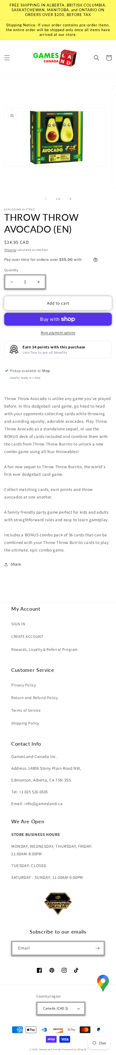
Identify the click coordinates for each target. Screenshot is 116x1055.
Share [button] (16, 564)
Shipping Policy (25, 723)
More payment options (58, 332)
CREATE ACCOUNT (27, 636)
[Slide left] (45, 199)
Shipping (10, 250)
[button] (7, 58)
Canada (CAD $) (55, 1008)
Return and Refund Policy (34, 697)
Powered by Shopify (74, 1049)
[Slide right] (70, 199)
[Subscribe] (97, 948)
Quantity (11, 270)
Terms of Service (26, 710)
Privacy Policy (23, 685)
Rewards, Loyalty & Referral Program (44, 649)
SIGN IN (18, 623)
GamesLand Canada (50, 1049)
